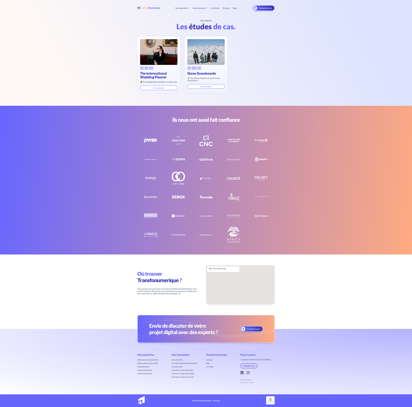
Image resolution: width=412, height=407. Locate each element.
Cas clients (215, 8)
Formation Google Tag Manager (183, 373)
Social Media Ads (143, 367)
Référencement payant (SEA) (147, 363)
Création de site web (144, 373)
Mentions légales (246, 380)
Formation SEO (177, 360)
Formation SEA (177, 367)
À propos (226, 8)
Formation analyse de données (182, 370)
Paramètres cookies (247, 382)
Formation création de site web (183, 377)
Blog (235, 8)
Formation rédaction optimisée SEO (184, 363)
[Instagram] (248, 372)
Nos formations (199, 8)
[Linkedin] (242, 372)
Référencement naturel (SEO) (147, 360)
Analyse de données (144, 370)
